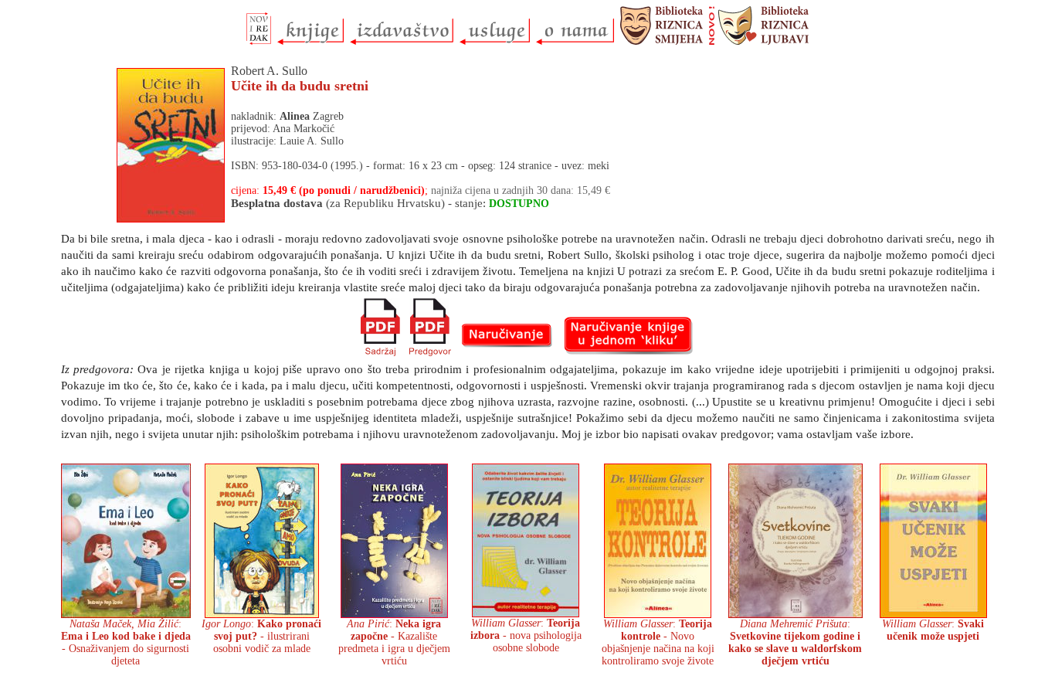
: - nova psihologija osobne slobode (526, 635)
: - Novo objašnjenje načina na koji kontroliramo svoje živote (658, 642)
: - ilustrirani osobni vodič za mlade (261, 636)
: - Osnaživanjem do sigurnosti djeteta (126, 642)
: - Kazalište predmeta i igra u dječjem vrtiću (394, 642)
